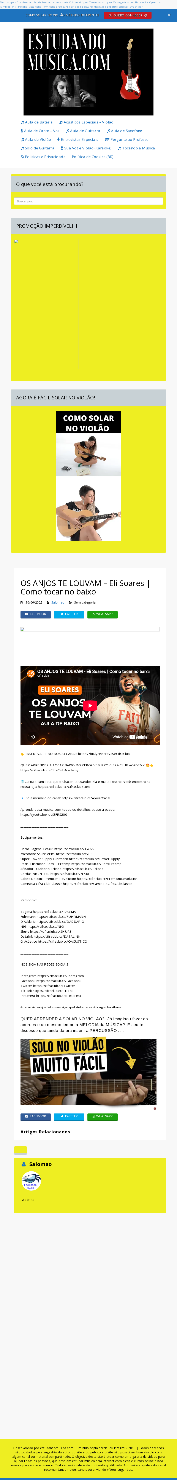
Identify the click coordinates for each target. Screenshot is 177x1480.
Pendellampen (42, 2)
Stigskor (123, 6)
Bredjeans (62, 6)
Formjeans (48, 6)
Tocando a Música (138, 148)
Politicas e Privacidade (44, 156)
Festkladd (75, 6)
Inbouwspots (60, 2)
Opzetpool (155, 2)
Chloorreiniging (78, 2)
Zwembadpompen (100, 2)
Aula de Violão (37, 139)
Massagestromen (123, 2)
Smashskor (136, 6)
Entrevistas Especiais (79, 139)
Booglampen (24, 2)
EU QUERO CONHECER (126, 15)
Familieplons (8, 6)
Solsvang (87, 6)
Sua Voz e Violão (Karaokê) (87, 148)
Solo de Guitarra (39, 148)
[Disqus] (90, 1268)
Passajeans (34, 6)
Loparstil (112, 6)
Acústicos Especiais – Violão (88, 122)
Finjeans (22, 6)
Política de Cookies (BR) (93, 156)
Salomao (58, 602)
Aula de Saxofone (126, 130)
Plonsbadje (141, 2)
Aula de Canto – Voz (41, 130)
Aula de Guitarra (84, 130)
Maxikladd (100, 6)
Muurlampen (8, 2)
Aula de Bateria (38, 122)
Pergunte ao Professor (130, 139)
